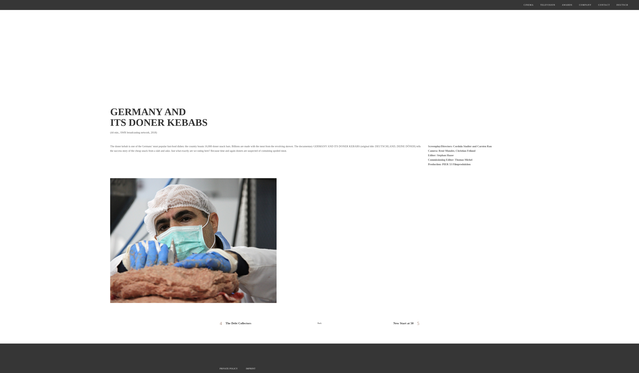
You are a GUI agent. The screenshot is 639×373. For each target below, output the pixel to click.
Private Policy (229, 369)
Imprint (250, 369)
